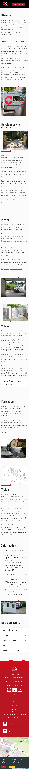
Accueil (14, 694)
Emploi (14, 705)
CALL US (10, 723)
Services (14, 702)
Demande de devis (18, 4)
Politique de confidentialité (15, 681)
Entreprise (14, 698)
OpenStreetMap (24, 768)
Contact (14, 709)
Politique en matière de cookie (14, 678)
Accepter (12, 766)
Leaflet (16, 768)
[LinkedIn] (20, 689)
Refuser (4, 766)
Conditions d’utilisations (14, 685)
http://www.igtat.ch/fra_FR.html (11, 269)
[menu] (27, 4)
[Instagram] (14, 689)
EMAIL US (10, 731)
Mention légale (14, 674)
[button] (14, 383)
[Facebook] (9, 689)
